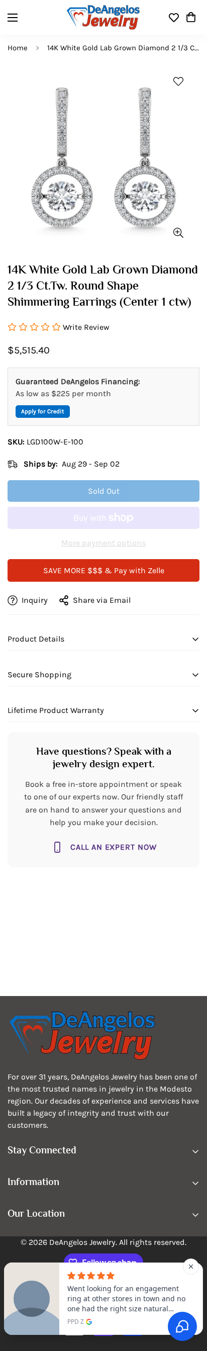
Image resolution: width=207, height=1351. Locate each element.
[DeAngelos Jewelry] (103, 17)
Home (18, 47)
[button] (190, 18)
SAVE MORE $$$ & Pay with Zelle (103, 570)
